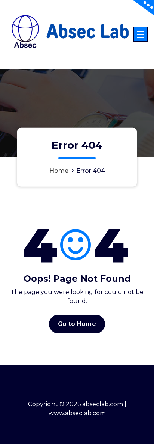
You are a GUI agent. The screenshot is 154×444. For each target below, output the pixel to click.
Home (58, 170)
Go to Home (77, 323)
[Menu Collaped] (140, 34)
